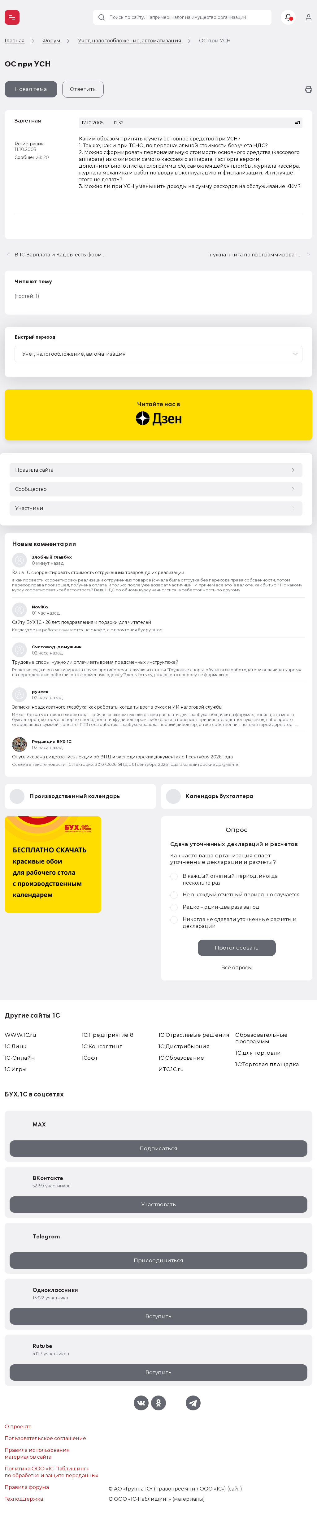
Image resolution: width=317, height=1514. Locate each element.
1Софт (90, 1058)
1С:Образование (181, 1058)
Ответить (83, 89)
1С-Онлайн (20, 1058)
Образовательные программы (261, 1038)
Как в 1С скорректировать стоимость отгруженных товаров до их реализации (98, 572)
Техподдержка (24, 1499)
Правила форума (27, 1487)
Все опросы (236, 968)
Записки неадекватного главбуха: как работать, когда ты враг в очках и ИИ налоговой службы (117, 707)
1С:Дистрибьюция (184, 1046)
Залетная (28, 121)
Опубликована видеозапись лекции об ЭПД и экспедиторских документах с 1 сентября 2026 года (122, 757)
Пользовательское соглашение (45, 1438)
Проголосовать (236, 948)
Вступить (158, 1316)
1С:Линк (15, 1046)
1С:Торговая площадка (267, 1064)
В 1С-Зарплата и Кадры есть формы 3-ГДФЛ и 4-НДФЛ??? (61, 255)
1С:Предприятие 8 (107, 1035)
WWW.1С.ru (20, 1035)
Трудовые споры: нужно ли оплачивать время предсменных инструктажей (95, 662)
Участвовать (158, 1204)
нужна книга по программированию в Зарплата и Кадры (261, 255)
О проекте (18, 1427)
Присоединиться (159, 1260)
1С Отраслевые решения (193, 1035)
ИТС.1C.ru (171, 1069)
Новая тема (31, 89)
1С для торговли (258, 1053)
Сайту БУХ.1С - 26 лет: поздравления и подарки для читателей (81, 622)
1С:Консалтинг (102, 1046)
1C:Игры (16, 1069)
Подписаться (159, 1148)
